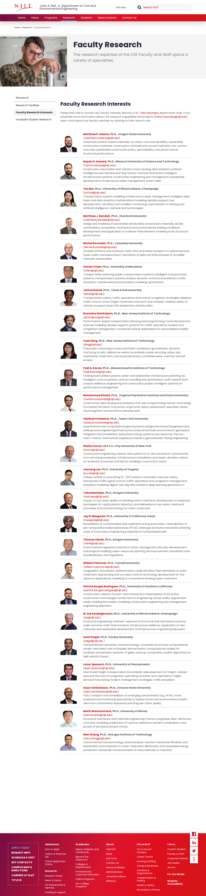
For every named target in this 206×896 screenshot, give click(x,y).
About (35, 18)
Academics (82, 844)
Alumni (171, 867)
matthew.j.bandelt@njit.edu (101, 220)
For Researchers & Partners (55, 886)
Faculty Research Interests (34, 112)
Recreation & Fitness (148, 889)
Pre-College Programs (82, 885)
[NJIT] (23, 8)
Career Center (145, 856)
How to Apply (52, 849)
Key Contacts (21, 862)
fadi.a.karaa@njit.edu (97, 372)
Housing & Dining (146, 861)
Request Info (20, 852)
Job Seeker (173, 862)
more (194, 859)
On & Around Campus (144, 851)
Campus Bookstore (147, 865)
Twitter (194, 851)
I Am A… (171, 844)
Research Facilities (27, 105)
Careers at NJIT (22, 875)
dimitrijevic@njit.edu (96, 317)
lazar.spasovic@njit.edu (99, 668)
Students (86, 18)
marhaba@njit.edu (96, 497)
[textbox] (164, 7)
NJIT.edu (121, 7)
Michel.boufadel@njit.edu (100, 247)
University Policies (116, 876)
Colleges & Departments (83, 866)
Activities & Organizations (144, 872)
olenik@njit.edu (93, 543)
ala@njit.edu (92, 617)
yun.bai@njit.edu (94, 192)
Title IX (16, 880)
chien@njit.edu (93, 270)
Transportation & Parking (146, 879)
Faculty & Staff (175, 853)
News (109, 853)
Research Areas (53, 875)
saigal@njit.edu (94, 641)
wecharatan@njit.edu (97, 715)
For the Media (175, 874)
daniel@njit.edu (93, 294)
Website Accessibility (175, 882)
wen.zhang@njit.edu (96, 738)
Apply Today (20, 848)
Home (21, 18)
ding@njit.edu (92, 344)
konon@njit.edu (94, 450)
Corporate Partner (177, 858)
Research (69, 18)
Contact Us (129, 18)
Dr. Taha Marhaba (147, 113)
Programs (51, 18)
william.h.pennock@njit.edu (101, 567)
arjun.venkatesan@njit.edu (100, 691)
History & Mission (115, 867)
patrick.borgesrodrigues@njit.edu (105, 590)
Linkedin (194, 842)
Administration (114, 872)
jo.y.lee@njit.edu (94, 473)
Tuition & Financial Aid (55, 855)
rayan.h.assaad (93, 165)
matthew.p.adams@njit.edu (101, 138)
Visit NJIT (111, 849)
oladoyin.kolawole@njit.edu (101, 422)
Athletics (111, 881)
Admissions (52, 844)
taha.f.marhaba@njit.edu (170, 117)
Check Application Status (55, 863)
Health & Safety (145, 885)
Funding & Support (55, 892)
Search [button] (139, 7)
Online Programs (85, 879)
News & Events (107, 18)
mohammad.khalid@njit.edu (101, 399)
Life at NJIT (143, 844)
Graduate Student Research (33, 119)
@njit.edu (109, 165)
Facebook (194, 834)
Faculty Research (42, 27)
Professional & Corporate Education (87, 873)
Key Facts (111, 858)
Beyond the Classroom (82, 858)
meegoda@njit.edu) (96, 520)
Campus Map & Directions (21, 869)
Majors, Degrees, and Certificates (87, 851)
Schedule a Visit (23, 857)
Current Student (176, 849)
